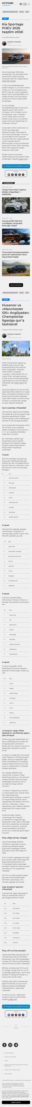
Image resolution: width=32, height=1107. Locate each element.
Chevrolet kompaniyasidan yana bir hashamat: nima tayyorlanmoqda (15, 254)
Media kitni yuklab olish (12, 1070)
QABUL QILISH (16, 1102)
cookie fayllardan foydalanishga (19, 1096)
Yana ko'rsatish (16, 285)
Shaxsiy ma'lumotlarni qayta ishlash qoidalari (16, 1065)
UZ (25, 4)
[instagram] (10, 1045)
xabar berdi (19, 383)
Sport (5, 299)
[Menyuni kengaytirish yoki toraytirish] (29, 4)
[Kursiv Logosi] (7, 3)
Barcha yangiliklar (10, 12)
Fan (27, 12)
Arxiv (6, 1060)
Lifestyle (6, 5)
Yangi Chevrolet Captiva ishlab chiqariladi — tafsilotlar (14, 192)
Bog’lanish (8, 1073)
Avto (21, 12)
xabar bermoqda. (9, 81)
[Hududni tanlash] (20, 4)
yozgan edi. (22, 159)
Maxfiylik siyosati (10, 1057)
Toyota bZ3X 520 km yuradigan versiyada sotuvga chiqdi (12, 223)
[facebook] (4, 1045)
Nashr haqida (9, 1053)
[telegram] (16, 1045)
